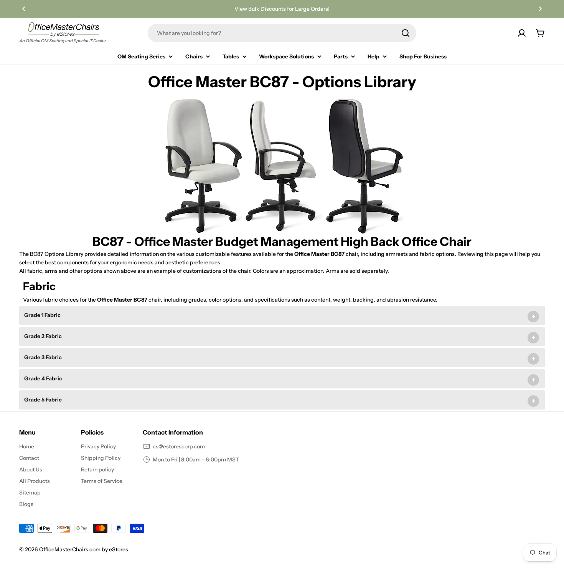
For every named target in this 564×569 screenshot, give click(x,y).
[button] (23, 8)
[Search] (405, 33)
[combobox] (282, 33)
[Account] (521, 33)
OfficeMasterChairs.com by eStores (84, 549)
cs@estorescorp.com (179, 446)
